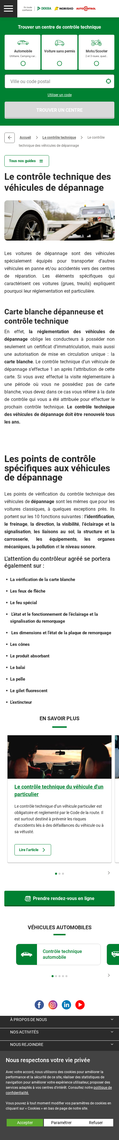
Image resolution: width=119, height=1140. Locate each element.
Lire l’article (28, 850)
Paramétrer (61, 1122)
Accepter (25, 1122)
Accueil (25, 137)
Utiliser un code (60, 95)
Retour (9, 138)
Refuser (96, 1122)
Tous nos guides (22, 161)
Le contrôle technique (59, 137)
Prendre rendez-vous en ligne (63, 898)
